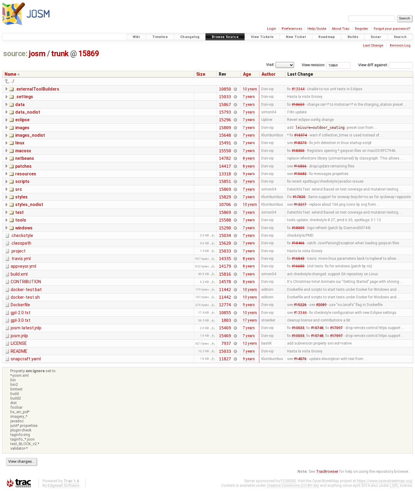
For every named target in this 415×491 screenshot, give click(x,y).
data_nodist (27, 112)
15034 (225, 235)
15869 (88, 53)
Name (10, 74)
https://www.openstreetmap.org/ (385, 481)
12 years (250, 343)
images (22, 127)
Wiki (136, 37)
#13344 (298, 89)
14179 (225, 266)
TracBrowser (327, 471)
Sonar (376, 37)
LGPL (394, 485)
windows (24, 227)
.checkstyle (22, 235)
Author (269, 74)
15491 (225, 142)
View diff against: (373, 65)
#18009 (298, 228)
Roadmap (326, 37)
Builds (353, 37)
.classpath (21, 243)
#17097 (336, 328)
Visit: (270, 64)
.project (18, 251)
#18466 (298, 243)
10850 (225, 89)
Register (361, 29)
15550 (225, 150)
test (19, 212)
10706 (225, 204)
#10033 (298, 328)
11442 (225, 289)
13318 (225, 173)
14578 (225, 281)
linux (19, 142)
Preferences (292, 29)
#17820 (299, 197)
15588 (225, 220)
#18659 (298, 104)
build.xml (19, 274)
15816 (225, 274)
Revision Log (400, 45)
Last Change (373, 45)
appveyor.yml (23, 266)
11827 (225, 358)
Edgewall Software (63, 485)
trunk (60, 53)
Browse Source (225, 37)
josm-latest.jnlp (26, 327)
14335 (225, 258)
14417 (225, 166)
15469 (225, 327)
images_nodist (30, 135)
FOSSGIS (288, 481)
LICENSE (19, 343)
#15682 (300, 174)
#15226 (300, 305)
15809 (225, 127)
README (19, 351)
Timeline (160, 37)
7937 (226, 343)
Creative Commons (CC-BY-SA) (293, 485)
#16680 (298, 266)
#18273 (300, 143)
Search (400, 37)
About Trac (341, 29)
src (18, 189)
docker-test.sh (25, 297)
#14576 (300, 359)
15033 (225, 96)
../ (12, 81)
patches (23, 166)
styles (21, 196)
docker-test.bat (26, 289)
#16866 (300, 166)
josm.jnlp (19, 335)
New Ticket (296, 37)
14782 (225, 158)
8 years (249, 158)
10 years (250, 89)
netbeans (24, 158)
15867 (225, 104)
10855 (225, 312)
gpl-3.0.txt (20, 320)
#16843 (298, 258)
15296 (225, 119)
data (20, 104)
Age (247, 74)
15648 (225, 135)
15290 (225, 227)
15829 (225, 196)
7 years (249, 96)
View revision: (313, 65)
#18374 (300, 135)
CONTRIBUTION (26, 281)
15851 (225, 181)
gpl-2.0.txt (20, 312)
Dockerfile (20, 304)
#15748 (317, 328)
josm (37, 53)
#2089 (321, 305)
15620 (225, 243)
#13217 (300, 204)
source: (15, 53)
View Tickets (262, 37)
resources (25, 173)
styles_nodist (29, 204)
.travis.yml (21, 258)
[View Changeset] (235, 89)
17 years (250, 320)
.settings (24, 96)
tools (20, 220)
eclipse (22, 119)
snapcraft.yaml (26, 358)
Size (200, 74)
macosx (23, 150)
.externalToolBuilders (37, 89)
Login (271, 29)
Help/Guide (316, 29)
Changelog (189, 37)
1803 (226, 320)
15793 (225, 112)
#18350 (298, 151)
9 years (249, 174)
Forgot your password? (392, 29)
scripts (22, 181)
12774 (225, 304)
